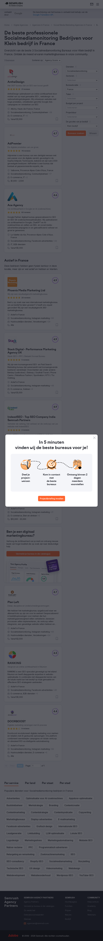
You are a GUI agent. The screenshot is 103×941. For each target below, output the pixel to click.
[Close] (94, 437)
